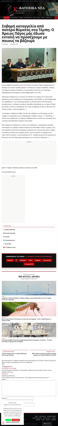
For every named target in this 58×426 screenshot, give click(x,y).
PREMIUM (36, 1)
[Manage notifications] (3, 422)
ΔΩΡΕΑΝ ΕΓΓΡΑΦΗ (25, 1)
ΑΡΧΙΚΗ (36, 416)
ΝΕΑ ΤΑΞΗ (42, 17)
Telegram (37, 260)
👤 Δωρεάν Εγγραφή (9, 233)
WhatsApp (23, 260)
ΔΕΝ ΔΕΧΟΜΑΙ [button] (16, 420)
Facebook (10, 260)
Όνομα (4, 398)
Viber (30, 260)
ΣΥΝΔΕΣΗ (19, 1)
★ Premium (6, 236)
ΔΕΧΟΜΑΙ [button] (8, 420)
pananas (7, 366)
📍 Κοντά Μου (7, 244)
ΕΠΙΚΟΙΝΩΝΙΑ (41, 1)
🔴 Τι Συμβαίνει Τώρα (9, 247)
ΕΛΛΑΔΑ (34, 17)
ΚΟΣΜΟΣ (38, 17)
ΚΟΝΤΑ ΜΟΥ (21, 17)
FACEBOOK (47, 1)
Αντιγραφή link (29, 264)
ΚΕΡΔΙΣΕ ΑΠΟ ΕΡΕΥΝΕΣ (37, 418)
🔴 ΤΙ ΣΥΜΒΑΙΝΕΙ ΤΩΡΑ (28, 17)
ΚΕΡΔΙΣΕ (31, 1)
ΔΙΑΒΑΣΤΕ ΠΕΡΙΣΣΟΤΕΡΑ (12, 422)
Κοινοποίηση (47, 260)
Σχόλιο (4, 379)
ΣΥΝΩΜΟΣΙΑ (53, 419)
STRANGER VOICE (48, 17)
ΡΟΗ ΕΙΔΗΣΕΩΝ (6, 17)
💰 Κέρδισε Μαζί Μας (9, 229)
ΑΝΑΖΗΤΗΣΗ (54, 1)
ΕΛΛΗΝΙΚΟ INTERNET (14, 17)
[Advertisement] (29, 153)
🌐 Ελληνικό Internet (9, 240)
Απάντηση (5, 374)
